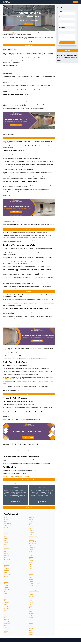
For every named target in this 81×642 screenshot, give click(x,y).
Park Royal (31, 570)
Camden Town (7, 606)
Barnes (30, 551)
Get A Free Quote (28, 507)
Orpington (31, 519)
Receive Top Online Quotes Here (28, 479)
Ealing (30, 598)
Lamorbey (6, 585)
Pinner (30, 626)
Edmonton (31, 553)
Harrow (30, 611)
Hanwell (31, 602)
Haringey (31, 521)
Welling (5, 572)
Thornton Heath (7, 612)
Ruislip (30, 630)
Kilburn (30, 538)
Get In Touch (67, 50)
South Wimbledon (33, 536)
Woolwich (6, 540)
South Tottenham (7, 617)
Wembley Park (32, 587)
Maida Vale (31, 517)
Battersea (6, 604)
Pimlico (5, 578)
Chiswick (31, 558)
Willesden (31, 556)
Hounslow (31, 609)
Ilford (5, 598)
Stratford (6, 557)
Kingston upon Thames (34, 590)
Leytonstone (6, 596)
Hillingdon (31, 628)
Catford (5, 530)
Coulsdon (31, 572)
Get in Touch (28, 229)
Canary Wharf (7, 527)
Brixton (5, 561)
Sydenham (6, 555)
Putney (30, 534)
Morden (30, 545)
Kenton (30, 605)
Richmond (31, 575)
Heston (30, 615)
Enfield (30, 577)
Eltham (5, 544)
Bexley (5, 615)
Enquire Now (28, 394)
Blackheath (5, 476)
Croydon (6, 630)
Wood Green (31, 539)
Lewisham (27, 476)
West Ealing (31, 596)
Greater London (7, 529)
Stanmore (31, 617)
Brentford (31, 581)
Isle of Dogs (10, 476)
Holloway (6, 610)
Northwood (31, 632)
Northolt (30, 619)
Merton (30, 528)
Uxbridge (31, 634)
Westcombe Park (20, 476)
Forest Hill (6, 538)
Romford (31, 560)
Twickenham (31, 592)
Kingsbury (31, 585)
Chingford (31, 555)
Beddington (31, 532)
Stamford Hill (6, 602)
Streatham (6, 591)
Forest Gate (6, 568)
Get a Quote (27, 23)
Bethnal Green (7, 551)
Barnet (30, 600)
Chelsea (6, 600)
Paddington (6, 619)
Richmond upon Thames (34, 583)
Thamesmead (7, 587)
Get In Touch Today (29, 45)
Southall (31, 613)
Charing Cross (7, 574)
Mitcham (31, 526)
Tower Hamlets (7, 534)
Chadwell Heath (32, 541)
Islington (6, 581)
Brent (30, 564)
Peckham (6, 532)
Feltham (31, 622)
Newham (6, 553)
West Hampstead (32, 543)
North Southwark (7, 559)
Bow (5, 549)
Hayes (30, 624)
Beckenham (6, 564)
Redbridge (6, 613)
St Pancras (6, 595)
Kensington (6, 629)
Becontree (6, 625)
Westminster (6, 570)
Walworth (6, 542)
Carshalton (31, 549)
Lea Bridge (6, 589)
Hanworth (31, 621)
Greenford (31, 607)
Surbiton (31, 594)
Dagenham (31, 530)
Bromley (5, 536)
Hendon (30, 568)
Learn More (28, 291)
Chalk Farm (6, 621)
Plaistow (6, 546)
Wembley (31, 588)
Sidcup (5, 583)
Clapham (6, 576)
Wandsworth (6, 627)
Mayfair (5, 593)
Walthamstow (7, 623)
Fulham (30, 522)
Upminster (31, 573)
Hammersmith (32, 547)
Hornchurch (31, 566)
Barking (5, 580)
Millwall (14, 476)
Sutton (30, 562)
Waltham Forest (7, 632)
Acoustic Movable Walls (11, 32)
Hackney (6, 566)
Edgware (31, 604)
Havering (31, 579)
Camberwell (6, 547)
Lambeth (6, 563)
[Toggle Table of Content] (14, 50)
